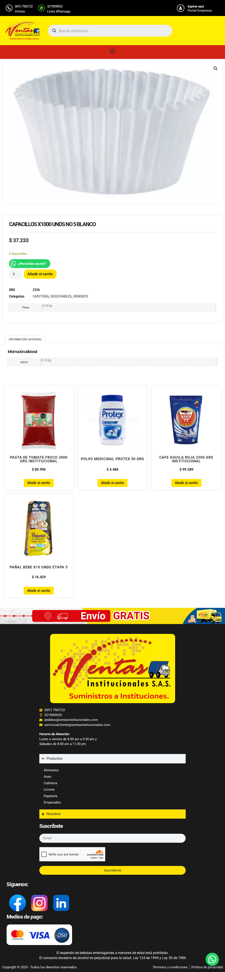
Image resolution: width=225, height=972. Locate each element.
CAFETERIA (41, 296)
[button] (112, 51)
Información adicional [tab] (25, 339)
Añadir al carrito (40, 274)
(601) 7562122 (24, 6)
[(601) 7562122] (9, 8)
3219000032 (54, 6)
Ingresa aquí (196, 6)
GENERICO (80, 296)
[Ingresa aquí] (180, 8)
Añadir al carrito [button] (38, 483)
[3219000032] (41, 8)
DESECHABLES (61, 296)
